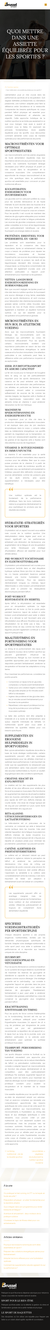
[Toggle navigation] (45, 4)
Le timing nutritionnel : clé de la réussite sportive (15, 1154)
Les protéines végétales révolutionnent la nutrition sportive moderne (36, 1157)
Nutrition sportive (13, 87)
